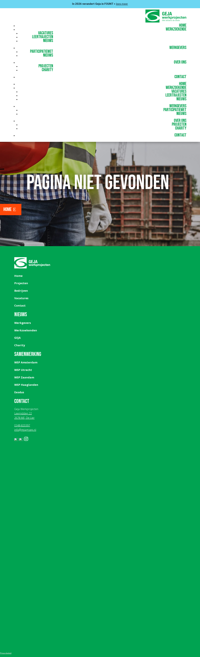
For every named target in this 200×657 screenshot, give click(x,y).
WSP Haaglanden (26, 385)
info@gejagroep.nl (25, 430)
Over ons (180, 62)
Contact (180, 77)
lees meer (122, 3)
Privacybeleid (5, 653)
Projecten (46, 66)
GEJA (17, 338)
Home (182, 25)
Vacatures (45, 33)
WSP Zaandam (24, 377)
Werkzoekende (176, 29)
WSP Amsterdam (25, 362)
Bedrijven (21, 290)
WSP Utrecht (23, 370)
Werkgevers (177, 47)
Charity (47, 70)
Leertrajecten (42, 37)
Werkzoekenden (25, 330)
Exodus (19, 392)
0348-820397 (22, 425)
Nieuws (48, 40)
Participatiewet (41, 51)
